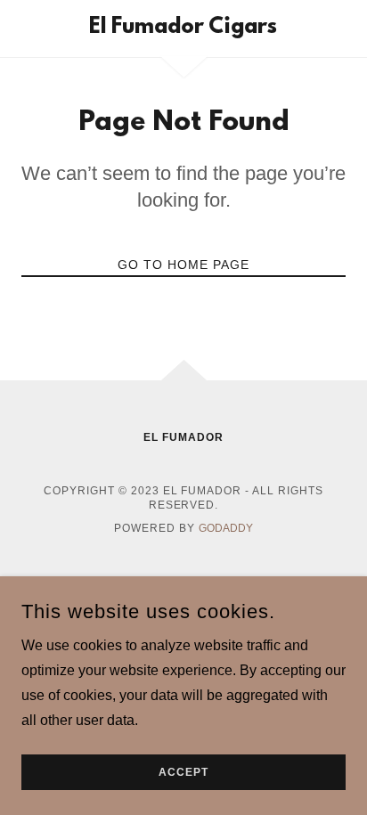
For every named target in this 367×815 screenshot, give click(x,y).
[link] (184, 28)
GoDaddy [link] (226, 528)
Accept (183, 772)
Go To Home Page (183, 264)
